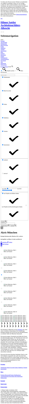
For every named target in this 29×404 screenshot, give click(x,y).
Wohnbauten (4, 367)
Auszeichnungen (5, 376)
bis (19, 188)
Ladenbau (4, 242)
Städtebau (20, 367)
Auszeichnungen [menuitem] (5, 59)
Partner (12, 375)
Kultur (16, 367)
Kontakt (3, 66)
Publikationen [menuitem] (4, 58)
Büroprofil (7, 375)
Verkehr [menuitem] (2, 49)
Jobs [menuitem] (2, 62)
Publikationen (17, 375)
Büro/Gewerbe (11, 367)
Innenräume (3, 369)
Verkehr (25, 367)
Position (3, 375)
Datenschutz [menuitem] (4, 65)
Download (12, 376)
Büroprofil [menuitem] (3, 55)
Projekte (3, 41)
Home (6, 66)
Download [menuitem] (3, 60)
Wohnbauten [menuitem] (4, 44)
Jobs (16, 376)
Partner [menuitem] (2, 56)
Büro (2, 52)
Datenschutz (4, 378)
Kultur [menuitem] (2, 46)
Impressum (19, 376)
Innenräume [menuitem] (3, 51)
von (4, 188)
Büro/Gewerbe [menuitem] (4, 45)
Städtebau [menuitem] (3, 48)
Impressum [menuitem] (3, 63)
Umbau (10, 242)
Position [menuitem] (3, 53)
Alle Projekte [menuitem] (4, 42)
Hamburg (20, 329)
